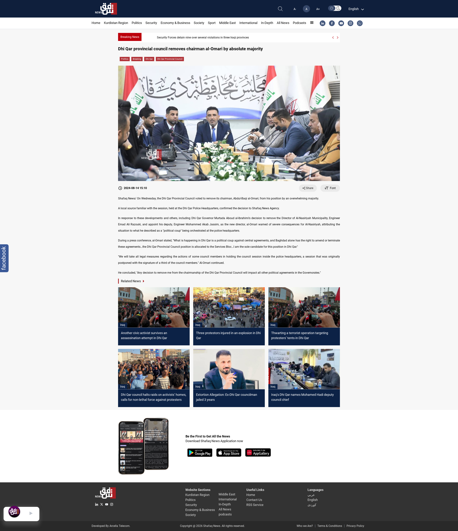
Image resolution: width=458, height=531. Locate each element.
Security (151, 23)
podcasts (299, 23)
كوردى (312, 505)
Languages (315, 490)
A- (295, 9)
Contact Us (254, 500)
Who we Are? (305, 526)
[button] (333, 37)
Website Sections (197, 490)
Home (96, 23)
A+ (318, 9)
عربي (311, 495)
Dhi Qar (149, 59)
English (313, 500)
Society (199, 23)
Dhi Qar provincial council (169, 59)
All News (283, 23)
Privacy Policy (355, 526)
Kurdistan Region (116, 23)
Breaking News (129, 37)
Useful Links (255, 490)
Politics (137, 23)
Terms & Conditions (329, 526)
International (248, 23)
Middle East (227, 23)
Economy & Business (175, 23)
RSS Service (255, 505)
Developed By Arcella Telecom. (111, 526)
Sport (212, 23)
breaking (137, 59)
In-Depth (267, 23)
